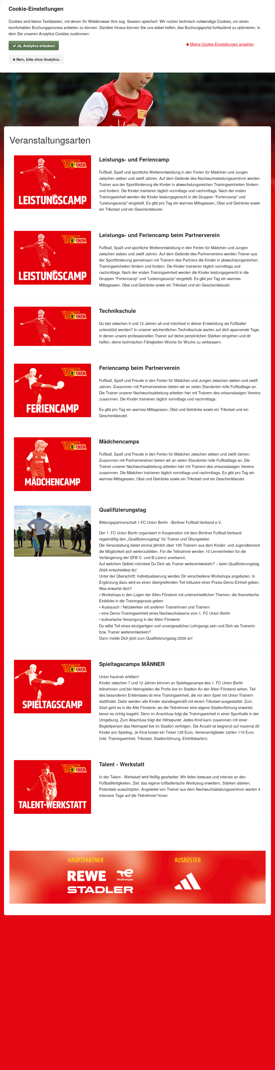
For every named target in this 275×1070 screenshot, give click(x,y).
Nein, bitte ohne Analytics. (37, 59)
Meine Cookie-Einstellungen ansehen (221, 44)
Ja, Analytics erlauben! (35, 45)
